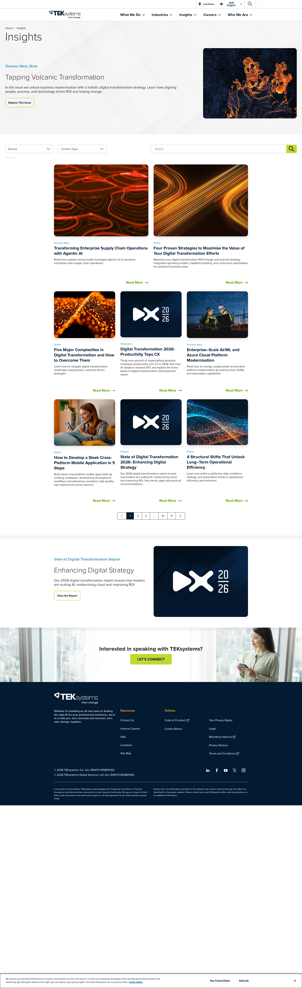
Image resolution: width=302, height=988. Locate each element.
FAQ (123, 737)
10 (163, 516)
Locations (126, 745)
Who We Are (238, 14)
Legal (212, 728)
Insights (186, 14)
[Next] (180, 515)
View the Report (67, 596)
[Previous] (122, 515)
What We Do (130, 14)
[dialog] (151, 981)
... (154, 516)
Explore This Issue (19, 103)
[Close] (295, 980)
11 (171, 516)
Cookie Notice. (136, 982)
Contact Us (127, 720)
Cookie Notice (173, 729)
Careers (210, 14)
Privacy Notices (218, 745)
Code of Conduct (175, 720)
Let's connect (151, 659)
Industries (160, 14)
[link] (29, 149)
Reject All (244, 980)
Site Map (125, 753)
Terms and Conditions (222, 753)
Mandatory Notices (220, 737)
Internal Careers (130, 728)
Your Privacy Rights (220, 720)
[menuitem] (132, 14)
